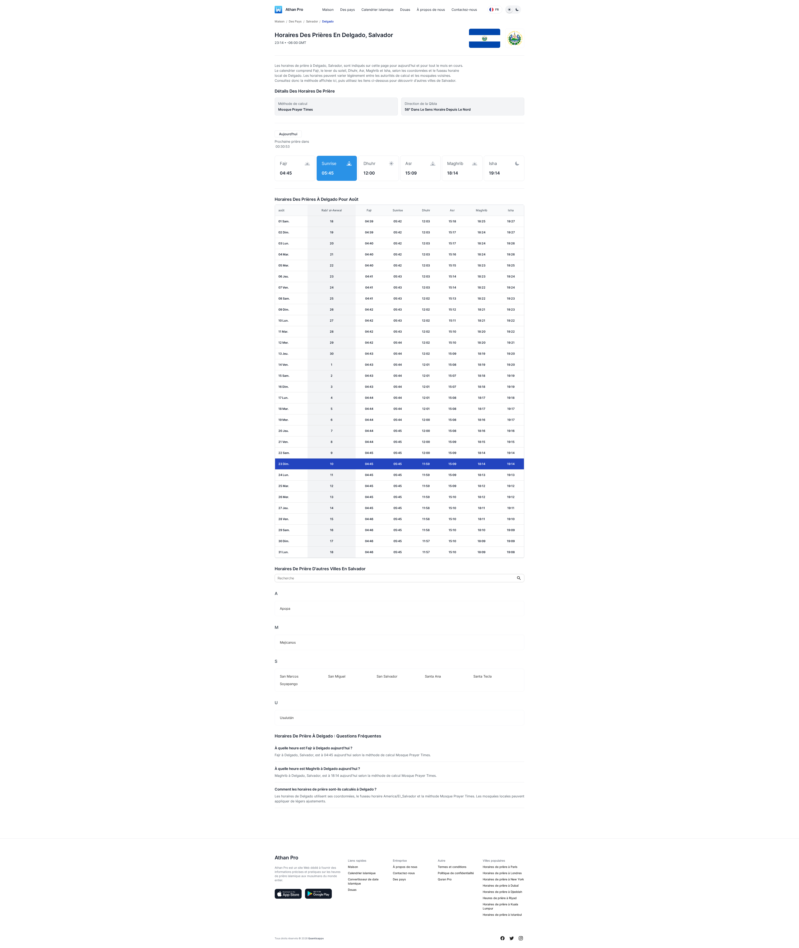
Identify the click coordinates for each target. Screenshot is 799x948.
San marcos (289, 676)
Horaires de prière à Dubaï (501, 885)
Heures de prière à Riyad (500, 898)
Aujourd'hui (288, 134)
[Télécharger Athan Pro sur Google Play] (318, 894)
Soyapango (289, 684)
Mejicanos (288, 642)
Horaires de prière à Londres (502, 873)
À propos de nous (431, 9)
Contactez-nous (464, 9)
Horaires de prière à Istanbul (502, 914)
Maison (328, 9)
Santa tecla (482, 676)
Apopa (285, 608)
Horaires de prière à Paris (500, 867)
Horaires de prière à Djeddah (502, 891)
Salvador (312, 21)
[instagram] (520, 938)
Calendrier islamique (377, 9)
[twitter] (511, 938)
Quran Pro (445, 879)
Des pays (347, 9)
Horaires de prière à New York (503, 879)
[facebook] (502, 938)
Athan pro (294, 9)
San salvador (387, 676)
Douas (405, 9)
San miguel (336, 676)
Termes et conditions (452, 867)
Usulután (287, 718)
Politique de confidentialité (456, 873)
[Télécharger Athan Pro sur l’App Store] (288, 894)
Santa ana (433, 676)
